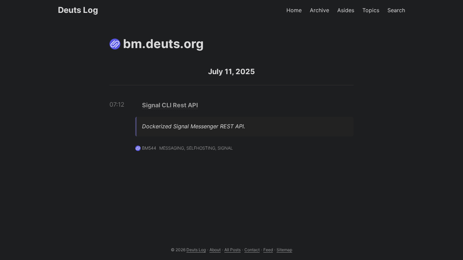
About (215, 249)
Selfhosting (200, 148)
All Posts (232, 249)
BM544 (149, 148)
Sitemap (284, 249)
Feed (268, 249)
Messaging (171, 148)
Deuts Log (78, 10)
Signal (225, 148)
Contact (252, 249)
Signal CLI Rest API (170, 105)
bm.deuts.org (163, 43)
